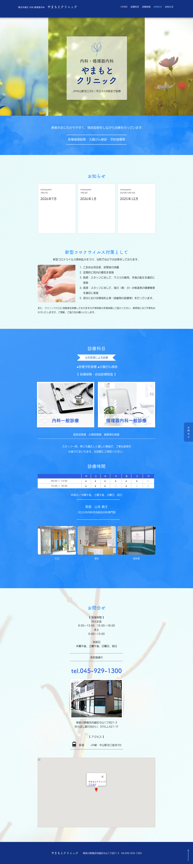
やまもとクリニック (47, 6)
